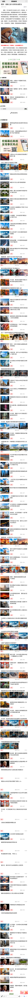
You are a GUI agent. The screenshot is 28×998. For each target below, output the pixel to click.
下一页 (18, 59)
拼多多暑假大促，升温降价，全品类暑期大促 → (12, 45)
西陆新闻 (14, 1)
